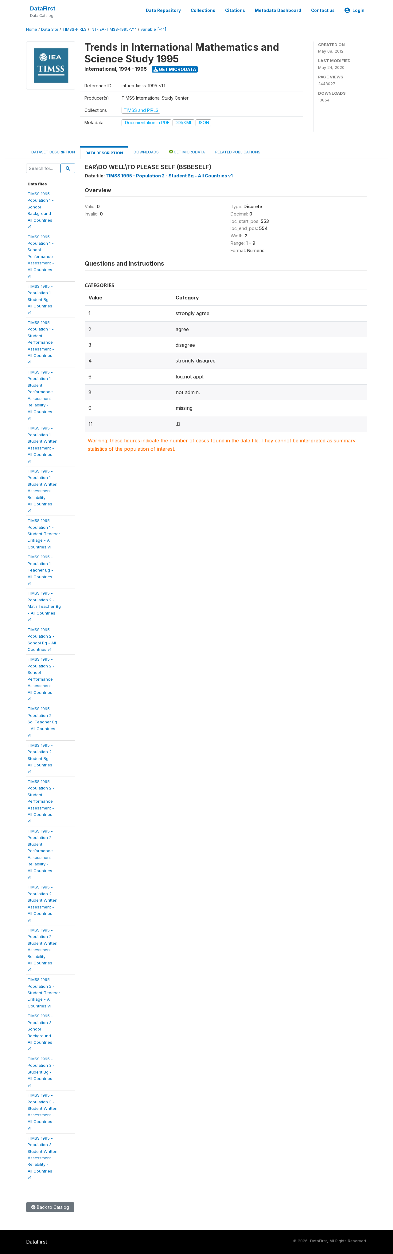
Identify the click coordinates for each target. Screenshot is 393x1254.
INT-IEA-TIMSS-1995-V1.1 (114, 29)
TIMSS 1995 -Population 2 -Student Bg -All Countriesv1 (41, 758)
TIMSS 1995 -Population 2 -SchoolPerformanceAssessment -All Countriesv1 (41, 679)
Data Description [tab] (104, 153)
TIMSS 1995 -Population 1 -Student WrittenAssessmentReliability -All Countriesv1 (42, 491)
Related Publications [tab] (237, 152)
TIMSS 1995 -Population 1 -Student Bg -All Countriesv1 (41, 299)
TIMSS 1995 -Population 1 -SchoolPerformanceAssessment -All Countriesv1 (41, 256)
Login (358, 10)
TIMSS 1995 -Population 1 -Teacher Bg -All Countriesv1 (41, 570)
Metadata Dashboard (278, 10)
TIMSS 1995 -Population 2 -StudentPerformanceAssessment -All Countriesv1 (41, 801)
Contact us (323, 10)
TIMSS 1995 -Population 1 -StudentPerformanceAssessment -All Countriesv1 (41, 342)
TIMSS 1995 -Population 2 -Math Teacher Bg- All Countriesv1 (44, 606)
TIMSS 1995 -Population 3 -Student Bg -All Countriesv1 (41, 1072)
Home (31, 29)
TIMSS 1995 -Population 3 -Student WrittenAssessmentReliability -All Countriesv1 (42, 1158)
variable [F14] (153, 29)
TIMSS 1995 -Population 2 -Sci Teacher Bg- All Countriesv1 (42, 722)
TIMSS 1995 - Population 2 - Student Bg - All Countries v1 (169, 175)
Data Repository (163, 10)
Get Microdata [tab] (189, 152)
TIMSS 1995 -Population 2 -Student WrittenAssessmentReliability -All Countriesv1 (42, 950)
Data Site (49, 29)
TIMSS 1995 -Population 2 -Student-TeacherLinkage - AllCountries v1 (44, 992)
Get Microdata (177, 69)
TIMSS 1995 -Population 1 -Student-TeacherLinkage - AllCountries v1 (44, 533)
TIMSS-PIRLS (74, 29)
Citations (235, 10)
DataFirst (42, 8)
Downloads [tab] (146, 152)
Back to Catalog (52, 1207)
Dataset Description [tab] (53, 152)
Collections (203, 10)
